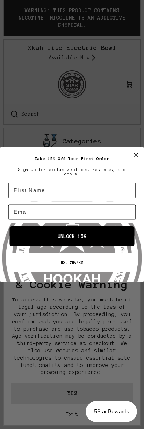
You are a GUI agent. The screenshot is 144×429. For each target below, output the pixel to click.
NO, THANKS (72, 262)
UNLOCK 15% (72, 236)
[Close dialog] (136, 155)
